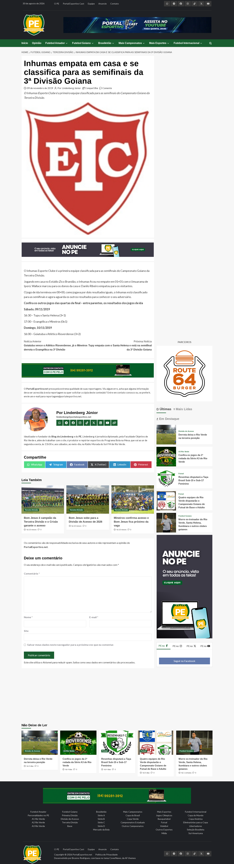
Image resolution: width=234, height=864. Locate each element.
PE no (162, 645)
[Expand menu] (66, 43)
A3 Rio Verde (183, 452)
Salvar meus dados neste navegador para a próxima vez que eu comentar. (70, 644)
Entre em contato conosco (121, 392)
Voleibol (164, 826)
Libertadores (195, 826)
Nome (28, 617)
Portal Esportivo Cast (73, 3)
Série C (101, 822)
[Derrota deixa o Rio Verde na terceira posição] (166, 434)
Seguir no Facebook (184, 660)
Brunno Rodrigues (81, 858)
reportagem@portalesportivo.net (63, 396)
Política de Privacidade (106, 854)
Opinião (36, 43)
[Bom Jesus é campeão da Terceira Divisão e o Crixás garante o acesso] (42, 499)
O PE (56, 3)
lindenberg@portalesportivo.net (73, 417)
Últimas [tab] (165, 409)
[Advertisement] (117, 696)
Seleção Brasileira (195, 829)
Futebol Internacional (186, 43)
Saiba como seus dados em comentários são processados (104, 662)
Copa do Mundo (195, 815)
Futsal (181, 474)
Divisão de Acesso (186, 431)
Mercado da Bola (101, 829)
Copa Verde (133, 819)
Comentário (32, 573)
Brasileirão (104, 43)
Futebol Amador (55, 43)
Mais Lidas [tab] (183, 409)
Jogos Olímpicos (164, 815)
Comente (107, 88)
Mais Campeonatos (130, 43)
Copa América (195, 819)
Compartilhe (91, 88)
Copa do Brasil (133, 815)
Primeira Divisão (70, 815)
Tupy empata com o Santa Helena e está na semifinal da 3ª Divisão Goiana (120, 345)
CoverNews (115, 858)
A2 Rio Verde (38, 822)
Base (69, 826)
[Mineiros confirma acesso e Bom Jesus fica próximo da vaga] (132, 499)
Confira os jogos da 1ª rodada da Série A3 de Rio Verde (192, 458)
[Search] (211, 43)
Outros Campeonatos (133, 826)
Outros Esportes (164, 829)
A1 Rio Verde (38, 819)
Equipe (91, 3)
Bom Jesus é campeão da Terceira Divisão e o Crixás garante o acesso (41, 521)
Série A (101, 815)
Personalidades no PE (38, 815)
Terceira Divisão (31, 510)
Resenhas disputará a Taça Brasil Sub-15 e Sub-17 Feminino (193, 480)
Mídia (164, 833)
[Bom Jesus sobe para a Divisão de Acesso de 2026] (87, 499)
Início (24, 43)
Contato (114, 3)
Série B (101, 819)
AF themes (130, 858)
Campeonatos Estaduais (133, 822)
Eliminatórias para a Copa (195, 822)
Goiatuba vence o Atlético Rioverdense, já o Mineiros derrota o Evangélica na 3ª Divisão (55, 345)
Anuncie (102, 3)
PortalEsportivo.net (82, 854)
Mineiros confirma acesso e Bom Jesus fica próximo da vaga (131, 521)
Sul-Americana (195, 833)
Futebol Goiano (81, 43)
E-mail (93, 617)
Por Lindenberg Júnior (69, 88)
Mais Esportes (157, 43)
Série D (101, 826)
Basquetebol (164, 819)
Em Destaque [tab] (168, 419)
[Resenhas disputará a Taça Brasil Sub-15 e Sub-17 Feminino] (166, 478)
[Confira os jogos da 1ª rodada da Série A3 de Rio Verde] (166, 456)
